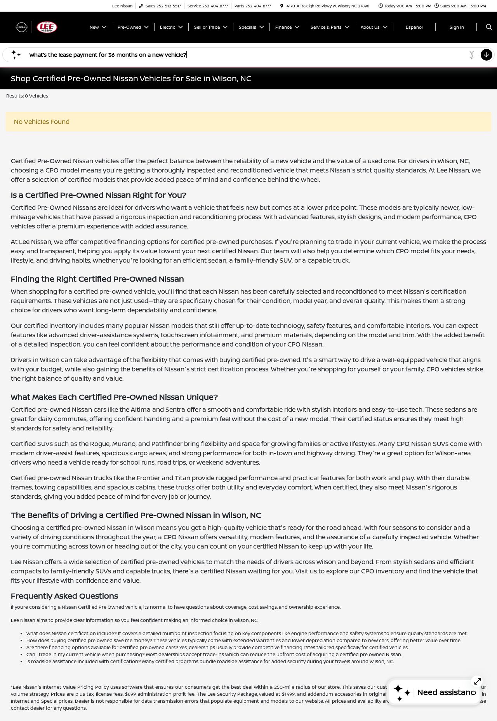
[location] (281, 6)
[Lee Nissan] (46, 26)
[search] (489, 27)
